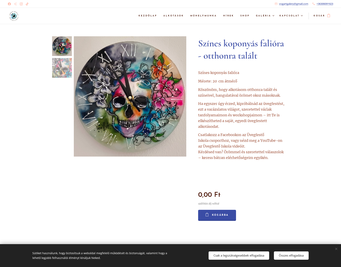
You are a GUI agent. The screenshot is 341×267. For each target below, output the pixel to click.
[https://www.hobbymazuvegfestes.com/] (15, 4)
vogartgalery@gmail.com (293, 4)
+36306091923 (325, 4)
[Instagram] (21, 4)
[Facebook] (9, 4)
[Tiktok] (27, 4)
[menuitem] (149, 16)
